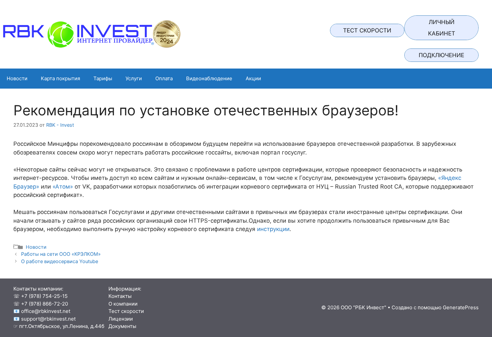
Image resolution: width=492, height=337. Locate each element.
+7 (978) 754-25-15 (44, 296)
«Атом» (63, 186)
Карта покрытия (60, 78)
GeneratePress (461, 307)
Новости (17, 78)
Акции (253, 78)
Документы (120, 326)
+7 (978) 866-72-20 (44, 304)
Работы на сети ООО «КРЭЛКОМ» (61, 254)
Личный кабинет (441, 28)
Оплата (164, 78)
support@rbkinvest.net (48, 319)
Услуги (134, 78)
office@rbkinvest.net (45, 311)
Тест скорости (367, 30)
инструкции (273, 229)
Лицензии (118, 319)
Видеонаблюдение (209, 78)
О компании (121, 304)
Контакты (118, 296)
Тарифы (102, 78)
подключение (441, 55)
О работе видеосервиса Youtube (59, 261)
